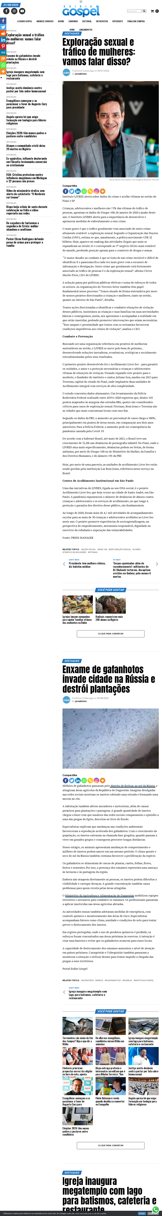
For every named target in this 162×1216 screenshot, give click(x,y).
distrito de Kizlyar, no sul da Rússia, (132, 786)
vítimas (93, 552)
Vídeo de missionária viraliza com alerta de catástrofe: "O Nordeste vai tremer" (25, 194)
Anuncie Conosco (45, 21)
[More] (102, 191)
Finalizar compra (136, 21)
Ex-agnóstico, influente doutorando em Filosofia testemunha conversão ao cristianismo (26, 162)
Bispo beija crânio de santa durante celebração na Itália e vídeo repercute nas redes (26, 210)
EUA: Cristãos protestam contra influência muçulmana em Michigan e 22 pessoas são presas (26, 178)
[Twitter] (72, 191)
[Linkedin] (78, 191)
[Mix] (3, 59)
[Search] (144, 11)
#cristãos (88, 981)
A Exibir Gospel (24, 21)
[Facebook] (65, 191)
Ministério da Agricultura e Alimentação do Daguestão (99, 895)
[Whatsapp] (84, 191)
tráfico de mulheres (75, 552)
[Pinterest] (3, 46)
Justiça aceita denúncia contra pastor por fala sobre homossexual (26, 89)
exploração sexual (120, 550)
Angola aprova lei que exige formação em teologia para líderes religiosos (26, 120)
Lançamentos (85, 29)
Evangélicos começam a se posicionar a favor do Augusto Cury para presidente (26, 104)
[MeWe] (3, 52)
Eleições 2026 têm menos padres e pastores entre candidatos (26, 134)
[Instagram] (96, 191)
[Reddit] (3, 33)
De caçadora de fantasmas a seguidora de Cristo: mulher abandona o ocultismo (22, 226)
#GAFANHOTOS (113, 981)
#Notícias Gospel (144, 981)
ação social (89, 550)
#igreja (128, 981)
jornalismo (81, 74)
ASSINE (61, 21)
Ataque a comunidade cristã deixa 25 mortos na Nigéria (25, 147)
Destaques (11, 52)
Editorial (87, 21)
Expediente (117, 21)
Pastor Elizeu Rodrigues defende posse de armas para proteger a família (25, 242)
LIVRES (137, 550)
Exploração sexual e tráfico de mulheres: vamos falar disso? (25, 39)
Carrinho (73, 21)
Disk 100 (103, 550)
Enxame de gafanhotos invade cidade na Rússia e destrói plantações (23, 59)
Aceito (142, 1213)
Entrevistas (102, 21)
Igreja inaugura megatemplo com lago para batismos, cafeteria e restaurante (25, 75)
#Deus (100, 981)
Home (72, 29)
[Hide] (1, 77)
